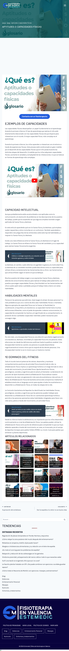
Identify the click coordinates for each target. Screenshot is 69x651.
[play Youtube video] (34, 180)
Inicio (4, 23)
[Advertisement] (34, 57)
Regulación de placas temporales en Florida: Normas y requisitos (25, 536)
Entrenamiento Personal (11, 582)
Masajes (5, 585)
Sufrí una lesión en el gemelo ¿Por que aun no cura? (21, 561)
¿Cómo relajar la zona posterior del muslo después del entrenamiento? (27, 539)
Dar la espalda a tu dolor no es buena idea (52, 508)
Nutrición (5, 588)
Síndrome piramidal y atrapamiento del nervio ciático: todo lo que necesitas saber (31, 557)
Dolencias (5, 579)
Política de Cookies (41, 625)
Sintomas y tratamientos (11, 591)
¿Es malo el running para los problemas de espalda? (21, 550)
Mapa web (54, 625)
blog (8, 23)
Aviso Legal (27, 625)
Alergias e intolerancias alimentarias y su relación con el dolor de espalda (28, 546)
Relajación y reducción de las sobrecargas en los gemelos (22, 554)
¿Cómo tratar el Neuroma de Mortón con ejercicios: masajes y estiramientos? (30, 571)
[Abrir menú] (65, 5)
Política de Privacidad (12, 625)
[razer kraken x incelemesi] (34, 650)
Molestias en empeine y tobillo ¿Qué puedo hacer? (20, 543)
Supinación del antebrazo (11, 508)
